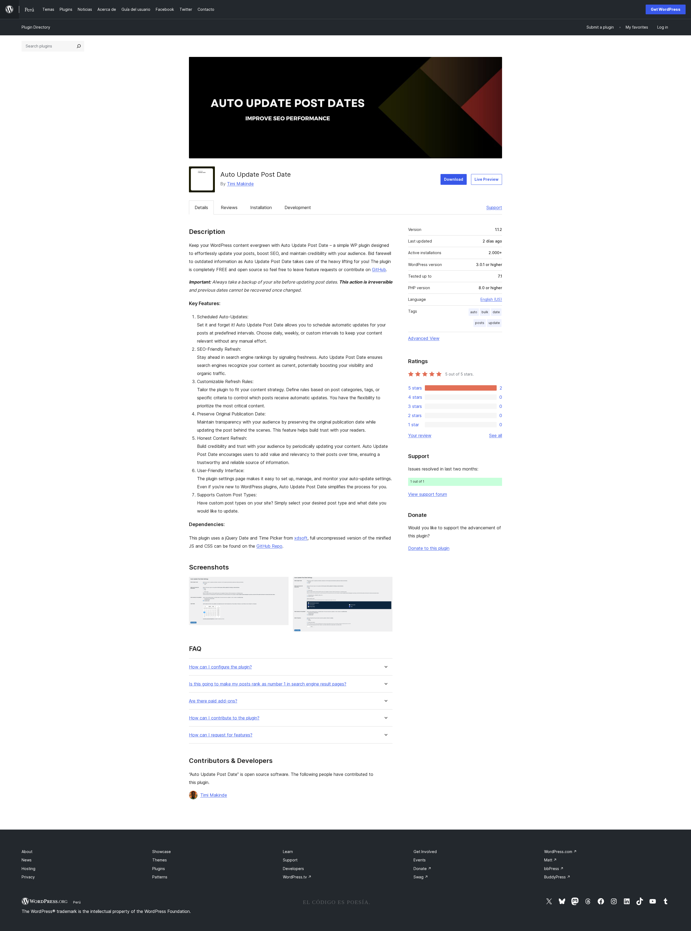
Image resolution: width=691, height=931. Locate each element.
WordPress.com (560, 851)
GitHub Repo (269, 546)
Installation (261, 207)
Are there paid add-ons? (213, 701)
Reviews (229, 207)
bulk (485, 312)
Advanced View (423, 338)
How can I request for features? (220, 735)
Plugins (158, 868)
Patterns (159, 877)
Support (494, 207)
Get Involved (425, 851)
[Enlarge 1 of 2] (281, 584)
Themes (159, 860)
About (27, 851)
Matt (550, 860)
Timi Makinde (240, 183)
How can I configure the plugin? (220, 667)
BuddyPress (557, 877)
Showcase (161, 851)
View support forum (427, 494)
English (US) (491, 299)
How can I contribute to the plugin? (224, 718)
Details (201, 207)
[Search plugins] (78, 46)
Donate (422, 868)
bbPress (554, 868)
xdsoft (300, 538)
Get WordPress (665, 9)
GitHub (379, 269)
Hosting (28, 868)
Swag (421, 877)
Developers (293, 868)
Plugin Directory (36, 27)
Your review (419, 435)
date (496, 312)
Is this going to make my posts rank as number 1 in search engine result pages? (267, 684)
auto (473, 312)
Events (420, 860)
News (27, 860)
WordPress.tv (297, 877)
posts (479, 323)
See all (495, 435)
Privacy (28, 877)
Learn (288, 851)
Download (453, 179)
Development (297, 207)
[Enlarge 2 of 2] (385, 584)
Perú (77, 902)
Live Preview (487, 179)
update (494, 323)
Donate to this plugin (428, 548)
